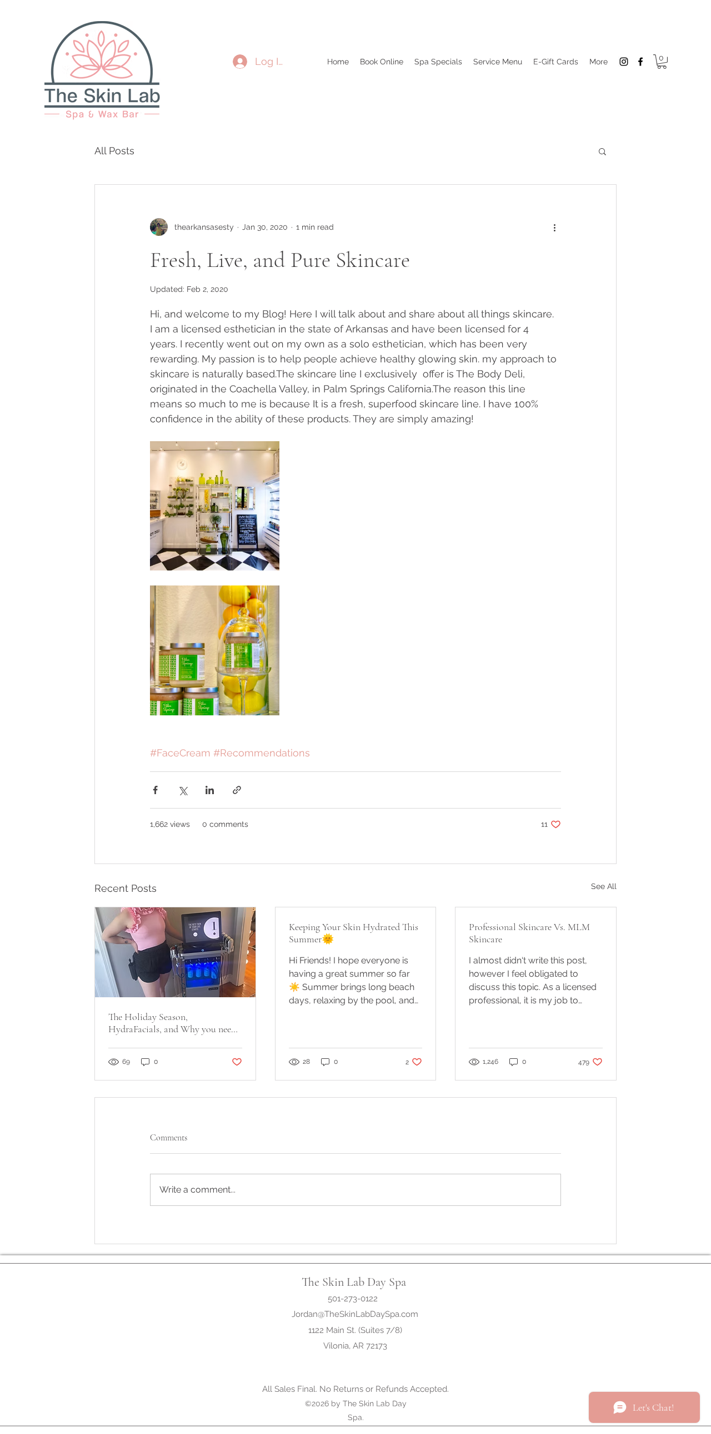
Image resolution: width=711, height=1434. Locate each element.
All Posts (114, 150)
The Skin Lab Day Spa (354, 1282)
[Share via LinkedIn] (209, 790)
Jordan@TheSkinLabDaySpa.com (355, 1314)
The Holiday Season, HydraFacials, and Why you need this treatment (172, 1023)
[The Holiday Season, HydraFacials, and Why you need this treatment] (175, 952)
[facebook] (640, 61)
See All (604, 886)
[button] (661, 61)
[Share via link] (237, 790)
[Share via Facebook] (155, 790)
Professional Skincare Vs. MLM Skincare (529, 933)
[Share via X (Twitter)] (182, 790)
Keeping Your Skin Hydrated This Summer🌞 (353, 933)
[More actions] (554, 227)
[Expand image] (214, 505)
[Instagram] (623, 61)
